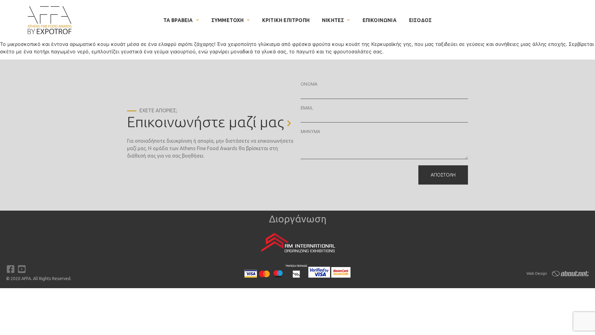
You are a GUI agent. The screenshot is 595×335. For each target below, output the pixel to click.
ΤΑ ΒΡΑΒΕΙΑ (178, 20)
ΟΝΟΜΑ (309, 84)
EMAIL (307, 107)
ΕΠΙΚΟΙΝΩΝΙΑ (380, 20)
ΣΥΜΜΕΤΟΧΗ (227, 20)
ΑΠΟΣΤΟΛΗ (443, 174)
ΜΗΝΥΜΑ (310, 131)
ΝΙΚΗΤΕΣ (333, 20)
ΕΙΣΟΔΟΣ (420, 20)
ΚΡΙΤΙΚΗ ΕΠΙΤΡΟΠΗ (286, 20)
